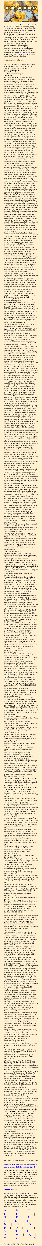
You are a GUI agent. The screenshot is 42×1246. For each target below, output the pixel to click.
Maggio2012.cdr (10, 1189)
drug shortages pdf (21, 6)
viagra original (23, 52)
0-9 (33, 1238)
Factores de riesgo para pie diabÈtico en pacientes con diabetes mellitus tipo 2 (20, 1166)
